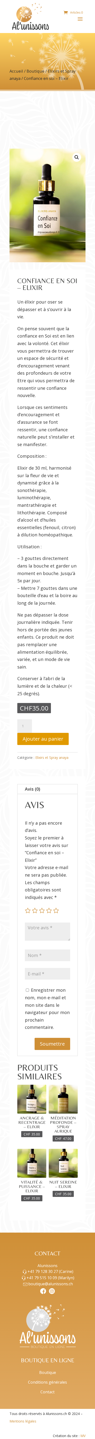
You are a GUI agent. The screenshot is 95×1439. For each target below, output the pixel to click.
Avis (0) (32, 789)
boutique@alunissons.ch (50, 1284)
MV (83, 1435)
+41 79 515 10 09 (50, 1277)
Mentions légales (23, 1421)
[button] (76, 157)
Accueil (16, 71)
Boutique (35, 71)
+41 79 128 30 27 (50, 1271)
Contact (47, 1392)
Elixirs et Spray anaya (51, 757)
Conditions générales (47, 1382)
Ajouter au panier (43, 739)
